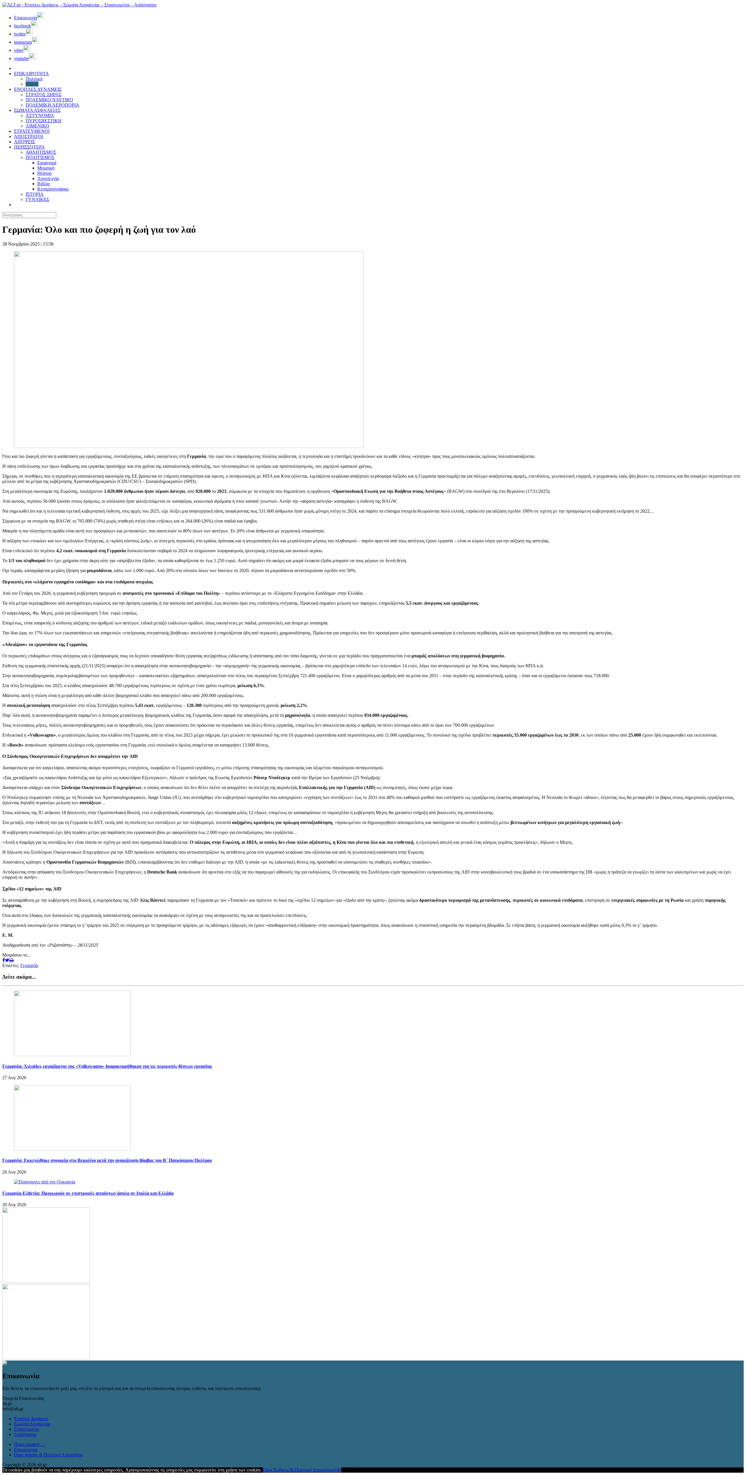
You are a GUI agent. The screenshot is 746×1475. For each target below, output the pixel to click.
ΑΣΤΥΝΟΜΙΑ (40, 115)
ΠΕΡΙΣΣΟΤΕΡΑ (29, 146)
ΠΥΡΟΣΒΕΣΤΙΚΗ (43, 120)
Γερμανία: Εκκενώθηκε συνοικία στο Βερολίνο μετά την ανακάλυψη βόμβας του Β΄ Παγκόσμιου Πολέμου (107, 1160)
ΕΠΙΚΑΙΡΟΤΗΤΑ (31, 73)
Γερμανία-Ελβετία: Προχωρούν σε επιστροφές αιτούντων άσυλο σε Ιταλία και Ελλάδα (88, 1193)
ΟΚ (337, 1469)
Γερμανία (29, 965)
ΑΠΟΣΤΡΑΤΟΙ (28, 136)
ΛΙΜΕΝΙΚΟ (37, 125)
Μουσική (45, 167)
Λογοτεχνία (48, 178)
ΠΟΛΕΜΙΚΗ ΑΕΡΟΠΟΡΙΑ (52, 105)
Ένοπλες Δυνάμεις (31, 1418)
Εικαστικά (46, 162)
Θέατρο (44, 173)
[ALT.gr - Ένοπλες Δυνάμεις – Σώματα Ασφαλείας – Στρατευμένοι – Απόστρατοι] (79, 4)
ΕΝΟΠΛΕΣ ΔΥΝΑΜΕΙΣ (37, 89)
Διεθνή (32, 84)
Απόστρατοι (25, 1434)
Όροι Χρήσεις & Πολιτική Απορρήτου (298, 1469)
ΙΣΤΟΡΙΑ (35, 194)
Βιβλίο (43, 183)
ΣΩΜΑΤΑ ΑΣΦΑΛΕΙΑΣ (37, 110)
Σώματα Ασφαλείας (32, 1423)
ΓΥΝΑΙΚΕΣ (37, 199)
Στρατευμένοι (26, 1429)
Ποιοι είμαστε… (29, 1444)
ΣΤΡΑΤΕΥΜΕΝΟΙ (32, 131)
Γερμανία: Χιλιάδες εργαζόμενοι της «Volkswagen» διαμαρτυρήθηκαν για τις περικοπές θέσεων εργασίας (107, 1066)
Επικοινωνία (25, 1449)
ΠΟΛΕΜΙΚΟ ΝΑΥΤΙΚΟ (49, 99)
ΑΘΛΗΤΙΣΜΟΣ (41, 152)
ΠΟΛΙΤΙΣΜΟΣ (40, 157)
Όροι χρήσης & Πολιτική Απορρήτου (48, 1454)
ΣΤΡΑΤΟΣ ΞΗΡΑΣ (43, 94)
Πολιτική (34, 78)
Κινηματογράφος (53, 188)
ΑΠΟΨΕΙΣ (24, 141)
